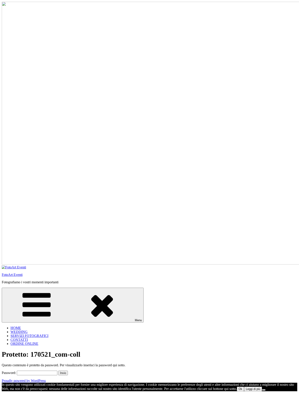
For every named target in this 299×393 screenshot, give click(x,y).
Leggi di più (253, 389)
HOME (16, 328)
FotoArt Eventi (12, 275)
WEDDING (19, 332)
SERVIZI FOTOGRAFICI (29, 336)
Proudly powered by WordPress (24, 380)
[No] (264, 390)
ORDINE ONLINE (24, 343)
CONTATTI (19, 340)
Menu (138, 320)
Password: (9, 373)
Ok (240, 389)
